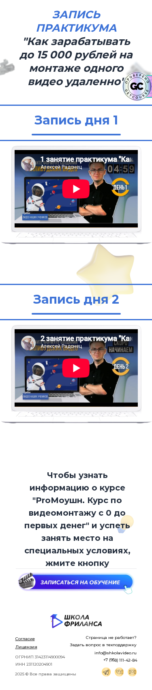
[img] (106, 672)
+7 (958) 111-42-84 (120, 660)
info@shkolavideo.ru (115, 653)
